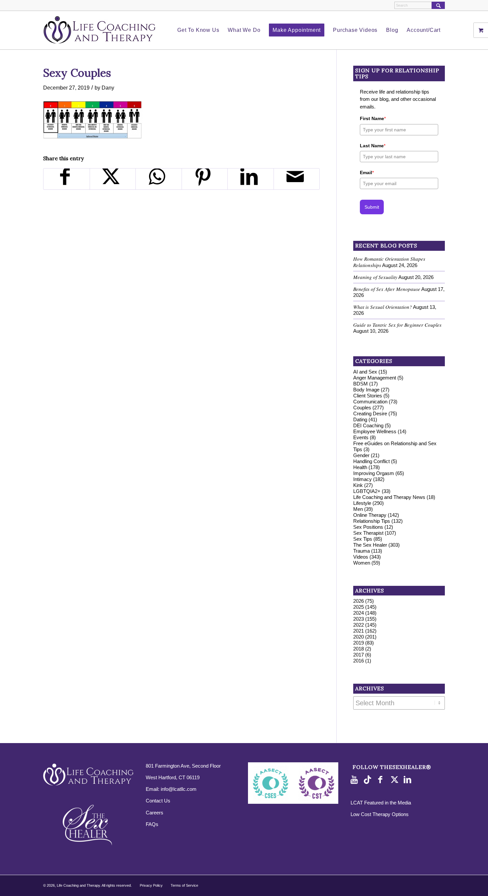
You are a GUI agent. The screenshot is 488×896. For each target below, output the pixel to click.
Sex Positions (368, 527)
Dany (108, 88)
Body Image (366, 389)
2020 (358, 637)
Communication (370, 401)
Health (360, 467)
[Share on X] (113, 179)
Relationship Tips (371, 521)
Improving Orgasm (373, 473)
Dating (360, 419)
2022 (358, 625)
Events (360, 437)
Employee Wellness (374, 431)
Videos (360, 557)
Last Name (372, 145)
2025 (358, 607)
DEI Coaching (368, 425)
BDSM (360, 383)
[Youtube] (356, 780)
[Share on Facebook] (66, 179)
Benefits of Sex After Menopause (386, 289)
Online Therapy (369, 515)
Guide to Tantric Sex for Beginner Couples (397, 324)
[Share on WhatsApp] (159, 179)
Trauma (361, 551)
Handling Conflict (371, 461)
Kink (358, 485)
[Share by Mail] (297, 179)
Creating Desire (370, 413)
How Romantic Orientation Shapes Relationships (389, 261)
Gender (361, 455)
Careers (154, 812)
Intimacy (362, 479)
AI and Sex (365, 372)
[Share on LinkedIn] (251, 179)
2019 (358, 643)
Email (367, 172)
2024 (358, 613)
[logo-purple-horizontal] (99, 30)
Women (361, 563)
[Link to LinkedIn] (409, 780)
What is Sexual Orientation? (382, 307)
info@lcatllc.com (179, 789)
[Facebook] (382, 780)
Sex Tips (362, 539)
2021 (358, 631)
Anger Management (374, 377)
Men (358, 509)
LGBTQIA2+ (366, 491)
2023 (358, 619)
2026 (358, 601)
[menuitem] (198, 30)
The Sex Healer (370, 545)
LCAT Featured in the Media (381, 802)
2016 (358, 660)
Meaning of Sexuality (375, 277)
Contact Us (158, 800)
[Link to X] (395, 780)
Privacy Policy (151, 885)
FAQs (152, 824)
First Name (373, 118)
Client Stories (367, 395)
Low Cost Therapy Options (380, 814)
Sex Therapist (368, 533)
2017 (358, 654)
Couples (362, 407)
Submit (372, 207)
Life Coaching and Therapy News (389, 497)
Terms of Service (184, 885)
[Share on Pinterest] (205, 179)
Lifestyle (362, 503)
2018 (358, 649)
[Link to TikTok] (369, 780)
